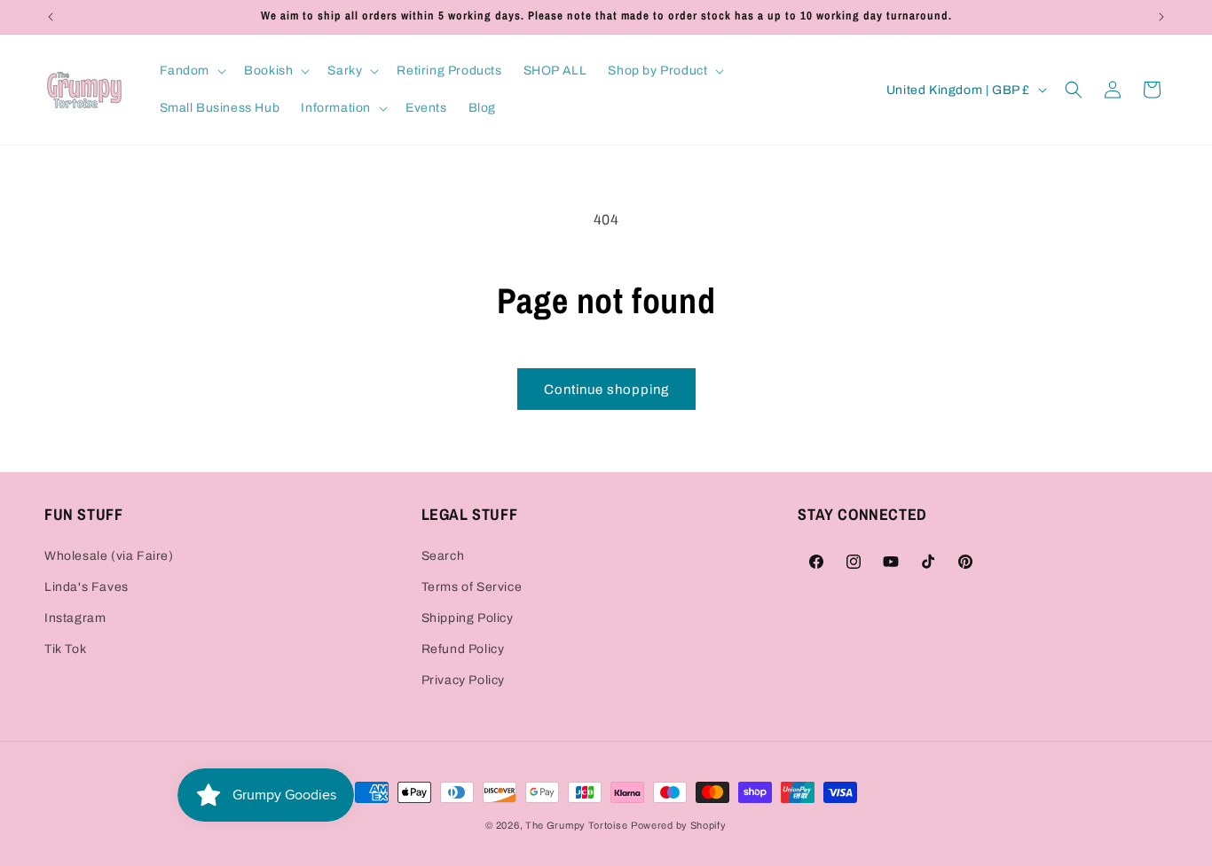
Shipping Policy (467, 618)
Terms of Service (472, 587)
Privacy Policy (463, 680)
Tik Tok (65, 649)
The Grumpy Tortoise (576, 825)
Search (443, 556)
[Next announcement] (1161, 17)
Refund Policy (463, 649)
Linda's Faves (86, 587)
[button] (191, 71)
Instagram (75, 618)
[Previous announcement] (50, 17)
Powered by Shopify (679, 825)
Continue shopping (606, 389)
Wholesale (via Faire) (109, 556)
